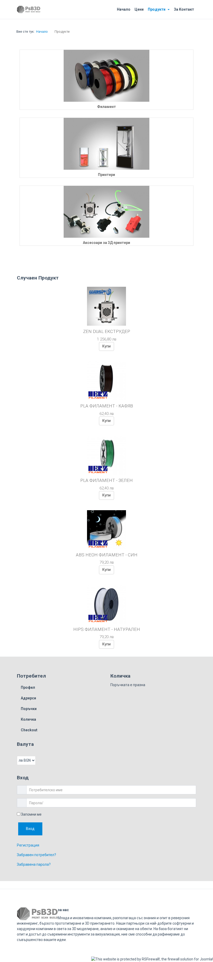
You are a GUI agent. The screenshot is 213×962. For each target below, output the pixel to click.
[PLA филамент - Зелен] (106, 455)
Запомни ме (31, 814)
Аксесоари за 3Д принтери (106, 243)
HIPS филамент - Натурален (106, 629)
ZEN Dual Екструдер (106, 331)
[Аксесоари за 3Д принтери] (106, 212)
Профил (28, 687)
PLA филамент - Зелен (106, 480)
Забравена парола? (34, 864)
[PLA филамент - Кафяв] (106, 380)
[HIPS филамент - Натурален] (106, 604)
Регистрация (28, 845)
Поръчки (29, 709)
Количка (28, 719)
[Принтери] (106, 144)
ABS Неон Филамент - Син (106, 554)
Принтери (106, 175)
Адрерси (28, 698)
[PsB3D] (28, 9)
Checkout (29, 730)
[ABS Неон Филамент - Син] (106, 529)
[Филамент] (106, 76)
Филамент (106, 107)
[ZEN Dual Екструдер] (106, 306)
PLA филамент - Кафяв (106, 405)
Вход (30, 829)
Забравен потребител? (36, 855)
